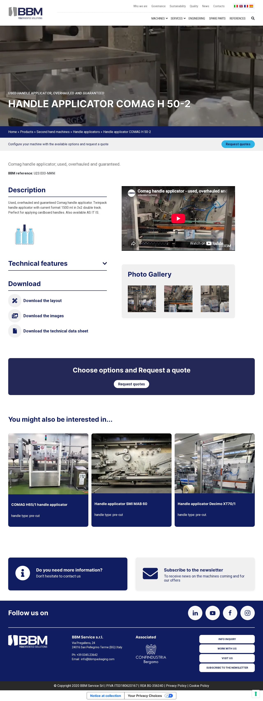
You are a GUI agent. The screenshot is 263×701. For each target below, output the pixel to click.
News (205, 6)
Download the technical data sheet (55, 331)
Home (12, 132)
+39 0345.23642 (87, 654)
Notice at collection (105, 696)
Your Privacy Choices (145, 696)
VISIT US (227, 658)
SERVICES (177, 18)
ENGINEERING (197, 18)
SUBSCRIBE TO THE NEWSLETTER (227, 667)
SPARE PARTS (217, 18)
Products (26, 132)
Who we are (140, 6)
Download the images (43, 315)
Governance (158, 6)
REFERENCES (238, 18)
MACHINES (158, 18)
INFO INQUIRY (227, 639)
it (236, 7)
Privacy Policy (176, 686)
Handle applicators (86, 132)
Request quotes (238, 144)
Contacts (219, 6)
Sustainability (178, 6)
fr (246, 7)
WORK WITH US (227, 648)
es (251, 7)
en (241, 7)
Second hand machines (53, 132)
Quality (194, 6)
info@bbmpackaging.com (97, 659)
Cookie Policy (199, 686)
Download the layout (42, 300)
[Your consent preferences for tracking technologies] (256, 694)
